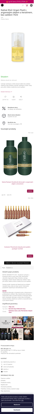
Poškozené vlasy (21, 308)
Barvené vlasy (12, 308)
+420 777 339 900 (7, 364)
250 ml (3, 195)
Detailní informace (5, 91)
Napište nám (4, 384)
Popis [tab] (3, 267)
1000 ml (9, 195)
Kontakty (3, 380)
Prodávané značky (6, 382)
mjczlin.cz (5, 369)
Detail (30, 191)
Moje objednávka (5, 391)
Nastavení (17, 404)
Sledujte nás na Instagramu (6, 323)
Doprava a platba (5, 378)
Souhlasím (17, 410)
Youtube (5, 371)
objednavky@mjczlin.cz (9, 362)
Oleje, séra (11, 306)
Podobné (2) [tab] (9, 267)
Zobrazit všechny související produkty (17, 263)
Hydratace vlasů (13, 310)
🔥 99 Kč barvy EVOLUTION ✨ (17, 1)
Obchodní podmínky (6, 386)
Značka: (5, 19)
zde (22, 400)
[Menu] (31, 5)
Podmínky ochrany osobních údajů (10, 388)
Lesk (19, 310)
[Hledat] (22, 5)
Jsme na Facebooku (8, 366)
